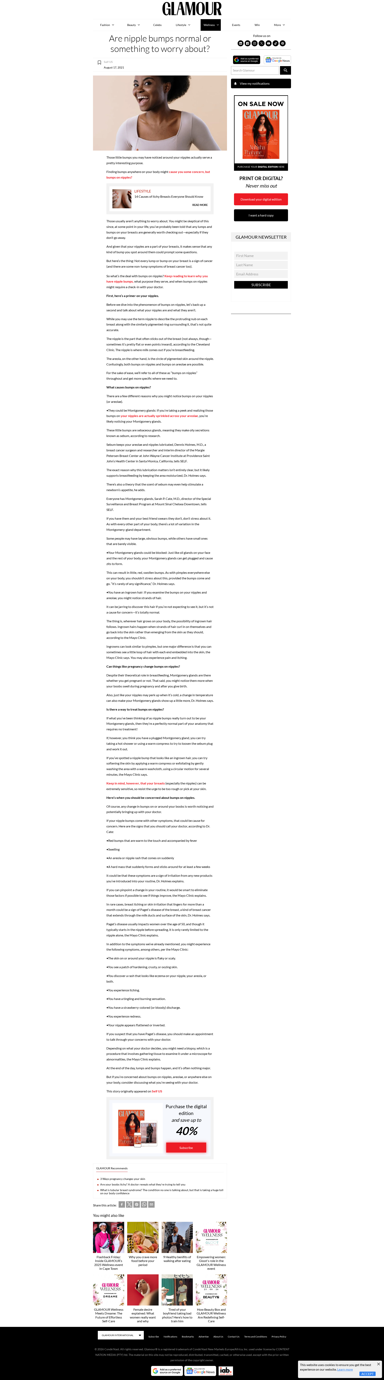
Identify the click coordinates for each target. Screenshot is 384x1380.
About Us (218, 1336)
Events (236, 25)
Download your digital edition (261, 199)
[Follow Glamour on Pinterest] (283, 43)
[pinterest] (136, 1205)
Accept (367, 1374)
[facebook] (122, 1205)
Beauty (131, 25)
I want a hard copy (261, 215)
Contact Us (233, 1336)
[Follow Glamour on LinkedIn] (241, 43)
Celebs (157, 25)
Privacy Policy (279, 1336)
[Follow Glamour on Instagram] (255, 43)
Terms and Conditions (255, 1336)
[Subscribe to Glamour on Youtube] (269, 43)
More (277, 25)
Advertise (204, 1336)
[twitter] (129, 1205)
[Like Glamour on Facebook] (248, 43)
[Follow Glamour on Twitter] (262, 43)
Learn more (345, 1369)
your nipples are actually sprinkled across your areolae (159, 416)
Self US (157, 1091)
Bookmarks (188, 1336)
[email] (151, 1205)
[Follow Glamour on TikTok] (276, 43)
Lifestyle (181, 25)
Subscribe (186, 1148)
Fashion (105, 25)
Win (257, 25)
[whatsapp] (144, 1205)
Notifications (170, 1336)
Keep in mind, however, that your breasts (135, 783)
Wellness (209, 25)
